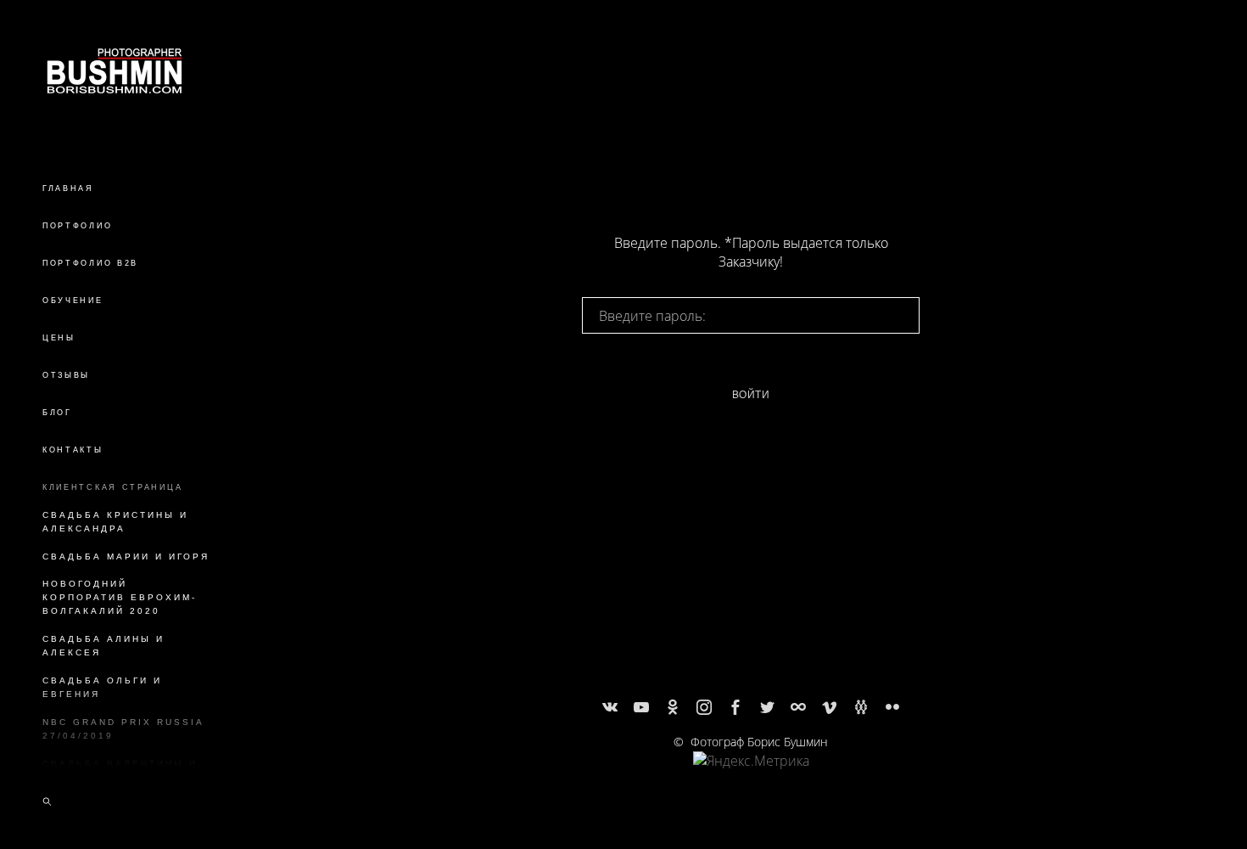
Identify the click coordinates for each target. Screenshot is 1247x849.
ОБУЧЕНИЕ (72, 300)
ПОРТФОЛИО (77, 226)
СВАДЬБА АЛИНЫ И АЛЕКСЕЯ (103, 645)
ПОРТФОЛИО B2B (90, 263)
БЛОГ (57, 412)
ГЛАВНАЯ (68, 188)
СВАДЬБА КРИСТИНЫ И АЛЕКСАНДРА (115, 521)
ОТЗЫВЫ (66, 375)
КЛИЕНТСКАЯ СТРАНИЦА (112, 487)
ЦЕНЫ (58, 338)
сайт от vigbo (751, 808)
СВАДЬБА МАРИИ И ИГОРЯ (126, 556)
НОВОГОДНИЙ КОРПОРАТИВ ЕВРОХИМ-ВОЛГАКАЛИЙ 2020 (119, 597)
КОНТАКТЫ (72, 450)
